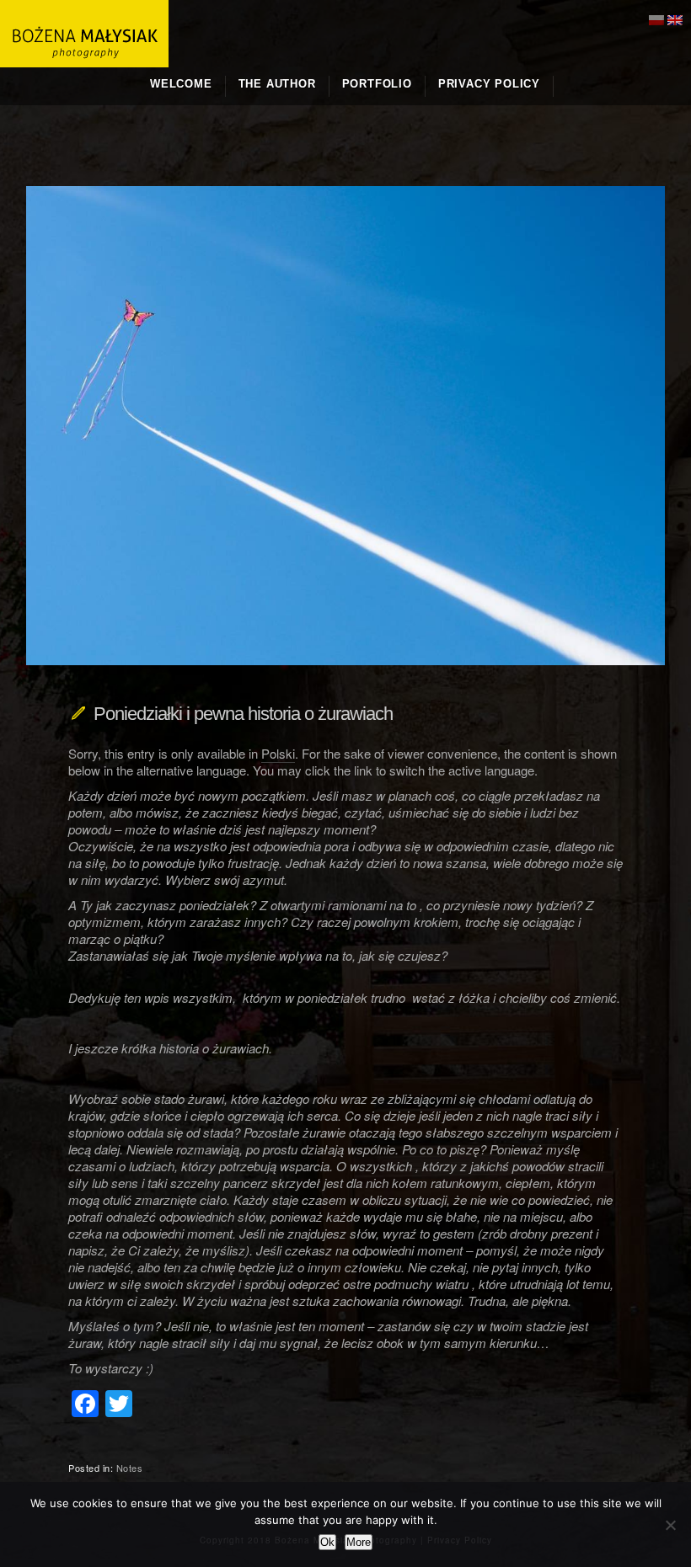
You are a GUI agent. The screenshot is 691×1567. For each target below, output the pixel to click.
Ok (327, 1542)
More (358, 1542)
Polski (278, 753)
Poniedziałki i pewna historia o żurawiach (243, 713)
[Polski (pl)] (656, 18)
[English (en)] (675, 18)
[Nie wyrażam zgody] (670, 1524)
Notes (129, 1467)
